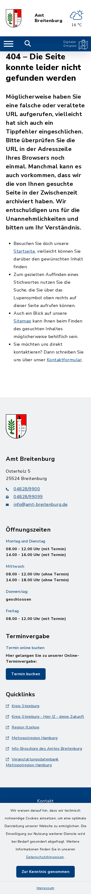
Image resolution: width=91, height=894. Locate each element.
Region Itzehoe (25, 727)
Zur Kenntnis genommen (46, 871)
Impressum (45, 888)
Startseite (24, 251)
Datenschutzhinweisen (45, 857)
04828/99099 (28, 497)
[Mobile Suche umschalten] (28, 43)
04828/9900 (27, 489)
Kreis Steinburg (26, 706)
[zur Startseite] (13, 18)
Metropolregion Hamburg (35, 738)
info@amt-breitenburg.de (41, 504)
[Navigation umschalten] (8, 43)
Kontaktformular (64, 360)
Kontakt (45, 801)
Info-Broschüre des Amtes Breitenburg (47, 748)
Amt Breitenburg (49, 18)
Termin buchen (25, 674)
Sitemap (22, 321)
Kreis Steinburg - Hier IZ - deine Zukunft (48, 716)
